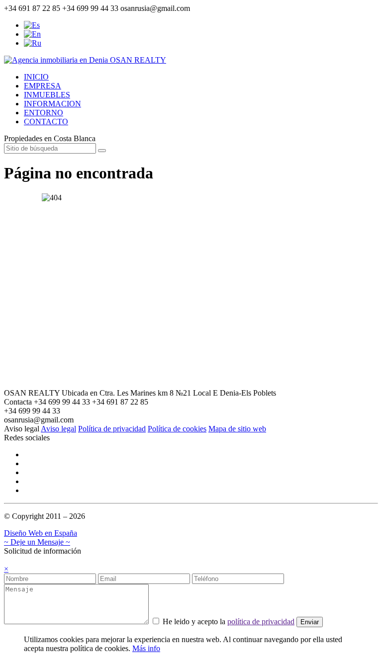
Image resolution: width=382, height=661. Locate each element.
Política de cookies (177, 428)
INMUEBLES (47, 94)
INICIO (36, 77)
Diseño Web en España (40, 533)
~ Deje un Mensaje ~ (37, 542)
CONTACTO (46, 121)
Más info (146, 648)
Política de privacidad (112, 428)
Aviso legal (58, 428)
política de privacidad (260, 621)
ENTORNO (43, 112)
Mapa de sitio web (237, 428)
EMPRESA (42, 86)
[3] (102, 150)
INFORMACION (52, 103)
